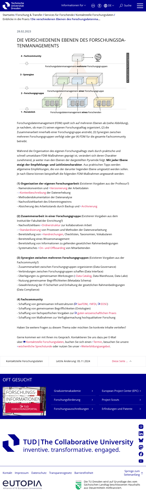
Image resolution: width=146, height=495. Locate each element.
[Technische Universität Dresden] (13, 6)
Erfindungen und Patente (117, 409)
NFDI (93, 304)
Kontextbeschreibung (33, 193)
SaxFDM (82, 304)
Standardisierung (30, 230)
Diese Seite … (120, 361)
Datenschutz (38, 473)
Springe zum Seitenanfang (132, 473)
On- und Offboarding (52, 248)
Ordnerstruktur (51, 225)
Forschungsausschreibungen (71, 409)
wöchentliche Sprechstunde (35, 346)
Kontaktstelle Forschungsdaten (45, 342)
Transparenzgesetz (60, 473)
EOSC (104, 304)
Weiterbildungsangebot (95, 346)
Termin (97, 342)
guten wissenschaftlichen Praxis (96, 313)
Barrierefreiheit (83, 473)
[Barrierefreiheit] (99, 5)
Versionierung (58, 188)
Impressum (22, 473)
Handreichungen (53, 234)
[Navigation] (140, 5)
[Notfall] (93, 5)
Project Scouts (110, 400)
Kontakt (7, 473)
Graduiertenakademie (67, 391)
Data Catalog (84, 276)
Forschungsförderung (67, 400)
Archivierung (89, 206)
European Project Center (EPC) (120, 391)
